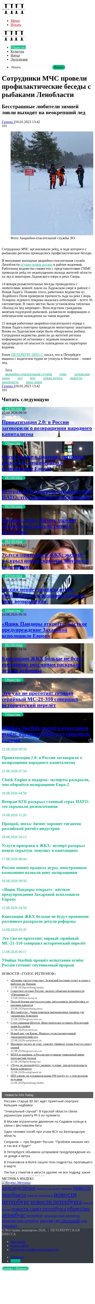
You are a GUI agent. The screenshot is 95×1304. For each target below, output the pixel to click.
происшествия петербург (20, 1221)
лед (20, 378)
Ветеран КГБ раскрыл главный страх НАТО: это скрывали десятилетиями (47, 494)
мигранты (66, 1188)
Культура (17, 51)
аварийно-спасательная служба (28, 374)
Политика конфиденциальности (35, 1249)
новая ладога (53, 378)
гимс (63, 374)
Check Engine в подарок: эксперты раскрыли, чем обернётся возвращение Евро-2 (43, 462)
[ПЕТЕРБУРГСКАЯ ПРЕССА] (14, 13)
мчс (33, 378)
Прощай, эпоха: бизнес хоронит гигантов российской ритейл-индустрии (39, 526)
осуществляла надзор (36, 264)
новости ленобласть (40, 1195)
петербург (34, 1215)
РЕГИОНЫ (13, 409)
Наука (15, 55)
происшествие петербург (62, 1215)
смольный (70, 1220)
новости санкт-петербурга (38, 1208)
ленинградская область (48, 1188)
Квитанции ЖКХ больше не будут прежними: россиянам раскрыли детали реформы (42, 664)
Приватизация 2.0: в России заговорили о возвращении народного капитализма (47, 428)
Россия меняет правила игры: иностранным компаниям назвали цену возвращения (43, 595)
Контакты (18, 1241)
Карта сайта (19, 1245)
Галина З (8, 122)
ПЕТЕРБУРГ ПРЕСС (27, 355)
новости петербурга (56, 1201)
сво (57, 1220)
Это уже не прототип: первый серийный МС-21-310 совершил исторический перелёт (40, 699)
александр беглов (18, 1187)
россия (46, 1220)
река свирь (34, 382)
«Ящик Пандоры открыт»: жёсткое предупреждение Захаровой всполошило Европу (44, 630)
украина (9, 1225)
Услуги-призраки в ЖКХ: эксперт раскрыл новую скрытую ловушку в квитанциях (45, 560)
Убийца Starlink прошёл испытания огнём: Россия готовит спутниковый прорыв (45, 734)
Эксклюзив (19, 59)
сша (84, 1221)
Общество (18, 47)
